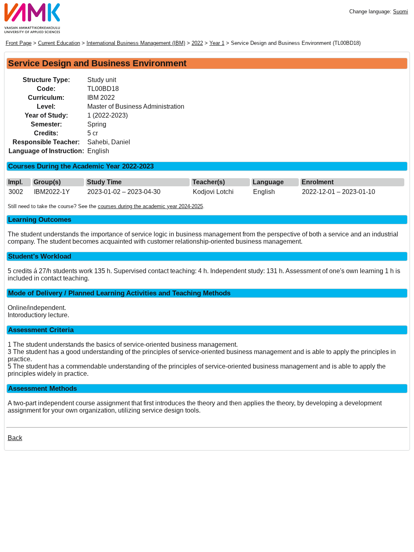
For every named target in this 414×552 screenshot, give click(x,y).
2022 (197, 43)
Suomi (400, 11)
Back (15, 437)
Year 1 (216, 43)
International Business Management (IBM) (136, 43)
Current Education (59, 43)
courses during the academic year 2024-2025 (150, 206)
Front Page (19, 43)
